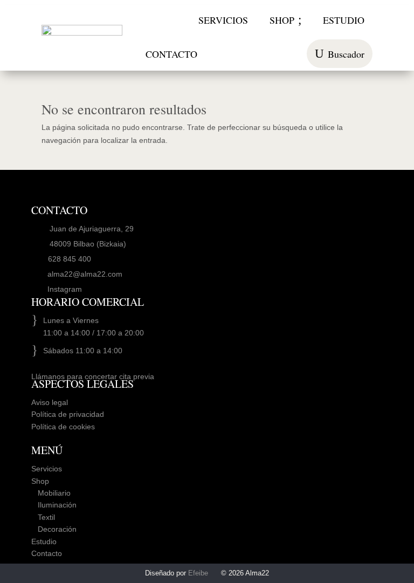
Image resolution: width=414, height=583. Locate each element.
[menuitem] (223, 20)
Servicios (46, 468)
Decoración (54, 529)
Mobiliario (51, 493)
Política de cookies (63, 426)
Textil (43, 517)
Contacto (46, 553)
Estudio (44, 541)
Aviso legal (49, 402)
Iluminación (54, 504)
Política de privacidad (67, 414)
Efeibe (198, 573)
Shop (40, 481)
